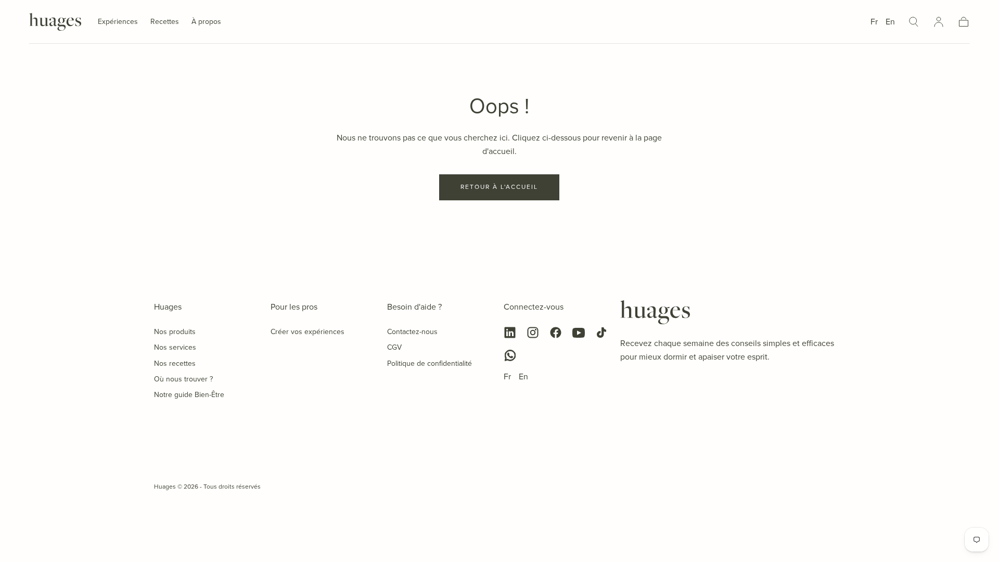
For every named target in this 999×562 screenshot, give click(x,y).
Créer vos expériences (307, 331)
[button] (913, 22)
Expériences (118, 22)
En (890, 22)
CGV (394, 347)
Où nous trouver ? (183, 379)
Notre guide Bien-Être (189, 394)
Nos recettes (175, 363)
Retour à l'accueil (499, 186)
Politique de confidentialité (429, 363)
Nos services (175, 347)
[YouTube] (578, 332)
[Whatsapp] (509, 355)
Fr (874, 22)
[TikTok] (601, 332)
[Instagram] (532, 332)
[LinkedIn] (509, 332)
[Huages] (655, 312)
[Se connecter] (938, 22)
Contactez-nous (412, 331)
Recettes (164, 22)
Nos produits (175, 331)
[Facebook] (555, 332)
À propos (206, 22)
